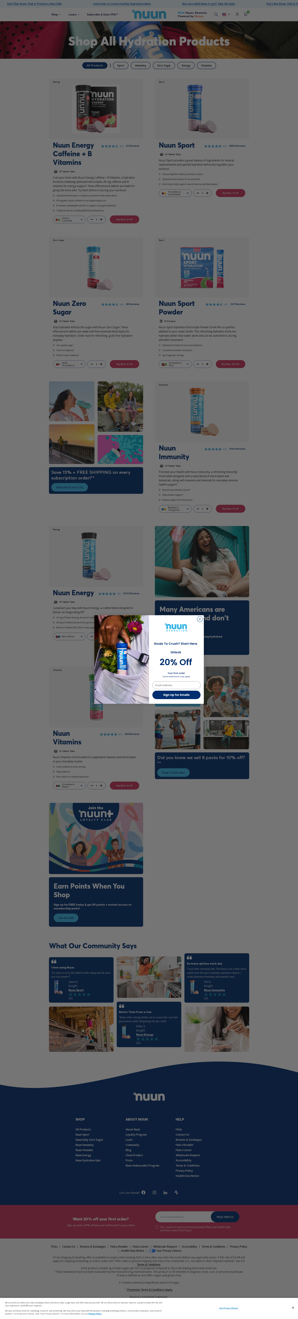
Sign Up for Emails (176, 695)
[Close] (293, 1307)
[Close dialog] (200, 619)
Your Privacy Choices (228, 1308)
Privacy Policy (95, 1313)
